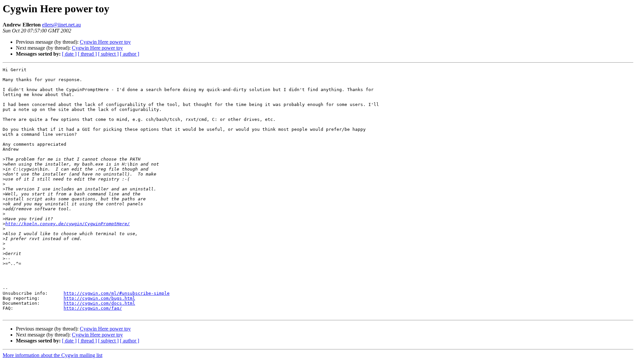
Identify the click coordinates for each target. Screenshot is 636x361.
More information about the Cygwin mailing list (52, 355)
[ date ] (69, 54)
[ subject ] (108, 54)
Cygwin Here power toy (105, 42)
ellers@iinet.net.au (61, 24)
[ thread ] (87, 54)
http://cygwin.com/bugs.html (99, 298)
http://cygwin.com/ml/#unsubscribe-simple (117, 293)
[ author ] (129, 54)
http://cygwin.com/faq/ (93, 308)
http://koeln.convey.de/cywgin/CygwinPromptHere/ (67, 223)
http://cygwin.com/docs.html (99, 303)
